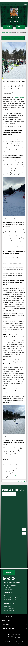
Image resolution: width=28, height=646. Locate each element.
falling (14, 475)
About (8, 26)
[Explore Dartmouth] (1, 1)
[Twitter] (15, 637)
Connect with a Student (10, 585)
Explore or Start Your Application (12, 597)
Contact (19, 643)
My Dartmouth (14, 617)
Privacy (8, 643)
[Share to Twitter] (24, 481)
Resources (14, 625)
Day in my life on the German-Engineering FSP (11, 532)
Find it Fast (14, 621)
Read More (8, 550)
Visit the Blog (9, 494)
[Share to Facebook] (21, 481)
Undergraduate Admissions (8, 4)
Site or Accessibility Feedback (13, 644)
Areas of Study (8, 587)
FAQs (5, 595)
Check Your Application (10, 599)
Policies (13, 643)
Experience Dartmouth (12, 582)
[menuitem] (14, 586)
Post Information (6, 481)
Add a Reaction (7, 93)
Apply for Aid (7, 606)
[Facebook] (8, 637)
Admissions (8, 593)
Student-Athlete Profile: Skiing (19, 32)
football (22, 97)
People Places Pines (6, 32)
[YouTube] (19, 637)
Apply (8, 572)
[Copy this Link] (18, 481)
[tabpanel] (14, 60)
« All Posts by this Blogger (13, 38)
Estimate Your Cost (9, 608)
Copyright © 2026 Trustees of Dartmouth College (14, 641)
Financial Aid (9, 603)
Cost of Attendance (9, 610)
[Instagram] (12, 637)
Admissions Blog (8, 589)
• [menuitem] (10, 642)
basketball (16, 97)
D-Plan (20, 26)
